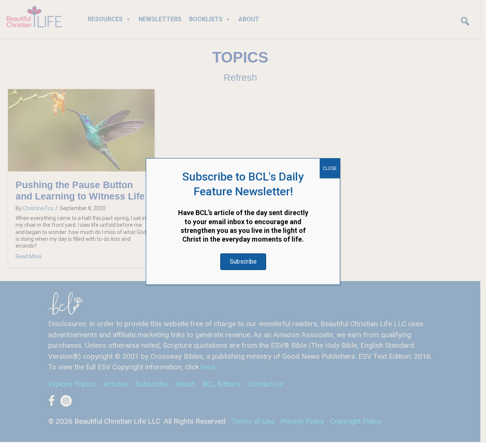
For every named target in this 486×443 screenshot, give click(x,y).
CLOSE (330, 168)
